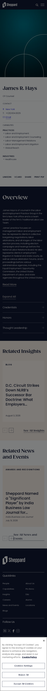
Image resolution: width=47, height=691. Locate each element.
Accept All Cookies (23, 684)
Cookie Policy (29, 657)
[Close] (44, 641)
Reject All (24, 675)
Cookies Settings (23, 666)
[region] (23, 664)
